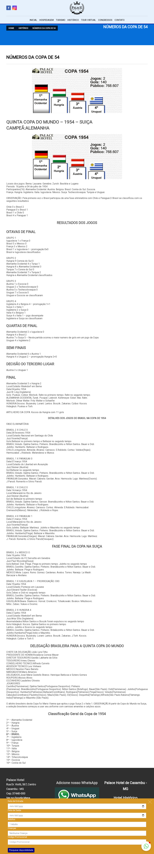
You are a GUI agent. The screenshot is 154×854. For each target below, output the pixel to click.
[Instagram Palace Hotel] (14, 8)
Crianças (12, 828)
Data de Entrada (15, 801)
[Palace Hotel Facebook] (8, 8)
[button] (146, 846)
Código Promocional (17, 837)
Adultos (11, 819)
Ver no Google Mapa (18, 797)
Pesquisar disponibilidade (21, 850)
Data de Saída (14, 810)
